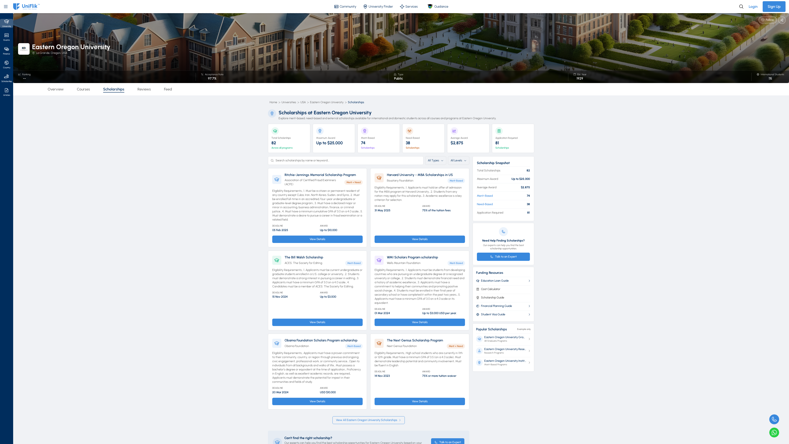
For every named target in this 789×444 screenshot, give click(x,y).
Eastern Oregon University (327, 102)
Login (753, 6)
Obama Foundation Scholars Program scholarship (321, 340)
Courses (83, 89)
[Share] (782, 20)
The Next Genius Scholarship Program (415, 340)
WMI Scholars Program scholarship (412, 257)
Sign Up (774, 6)
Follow (770, 20)
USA (303, 102)
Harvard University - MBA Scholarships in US (420, 175)
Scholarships (113, 89)
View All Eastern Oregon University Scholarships (366, 420)
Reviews (144, 89)
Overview (56, 89)
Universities (288, 102)
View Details (317, 239)
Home (273, 102)
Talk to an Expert (506, 256)
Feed (168, 89)
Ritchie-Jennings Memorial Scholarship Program (320, 175)
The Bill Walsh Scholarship (304, 257)
